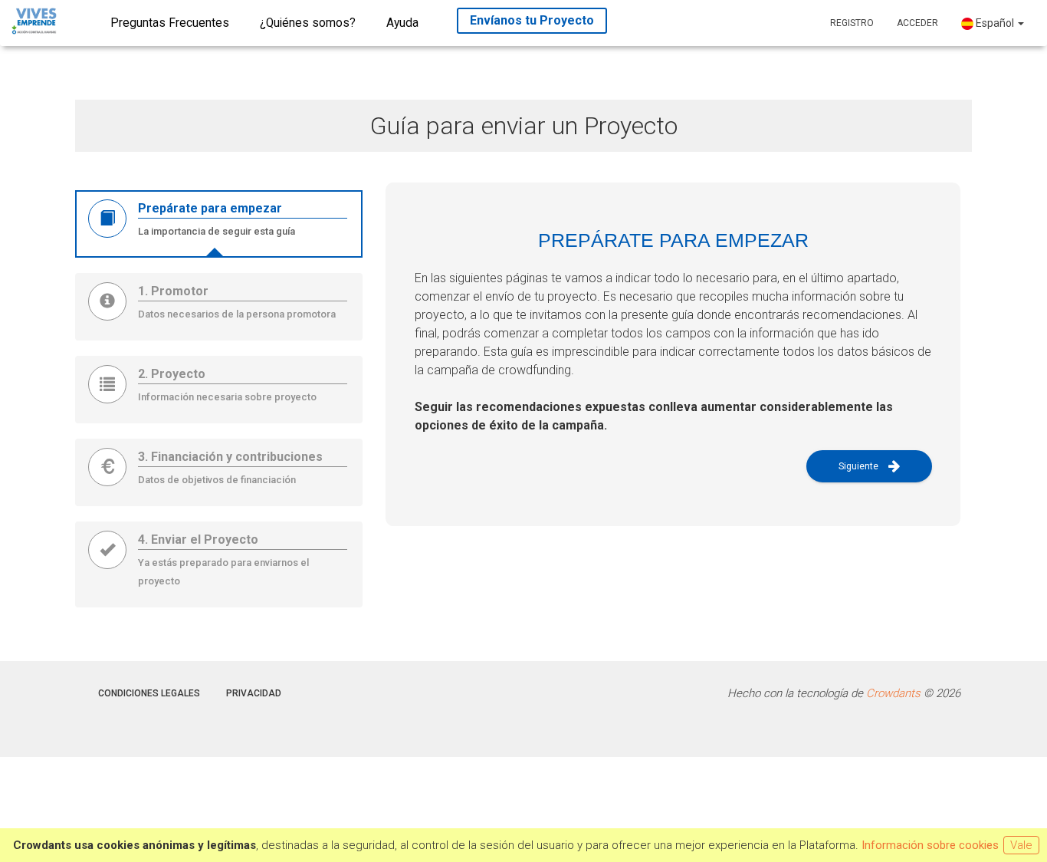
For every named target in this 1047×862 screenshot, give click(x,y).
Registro (852, 23)
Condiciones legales (149, 693)
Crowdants (893, 693)
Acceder (917, 23)
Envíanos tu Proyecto (532, 20)
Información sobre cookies (930, 845)
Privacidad (253, 693)
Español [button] (994, 23)
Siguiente (860, 466)
